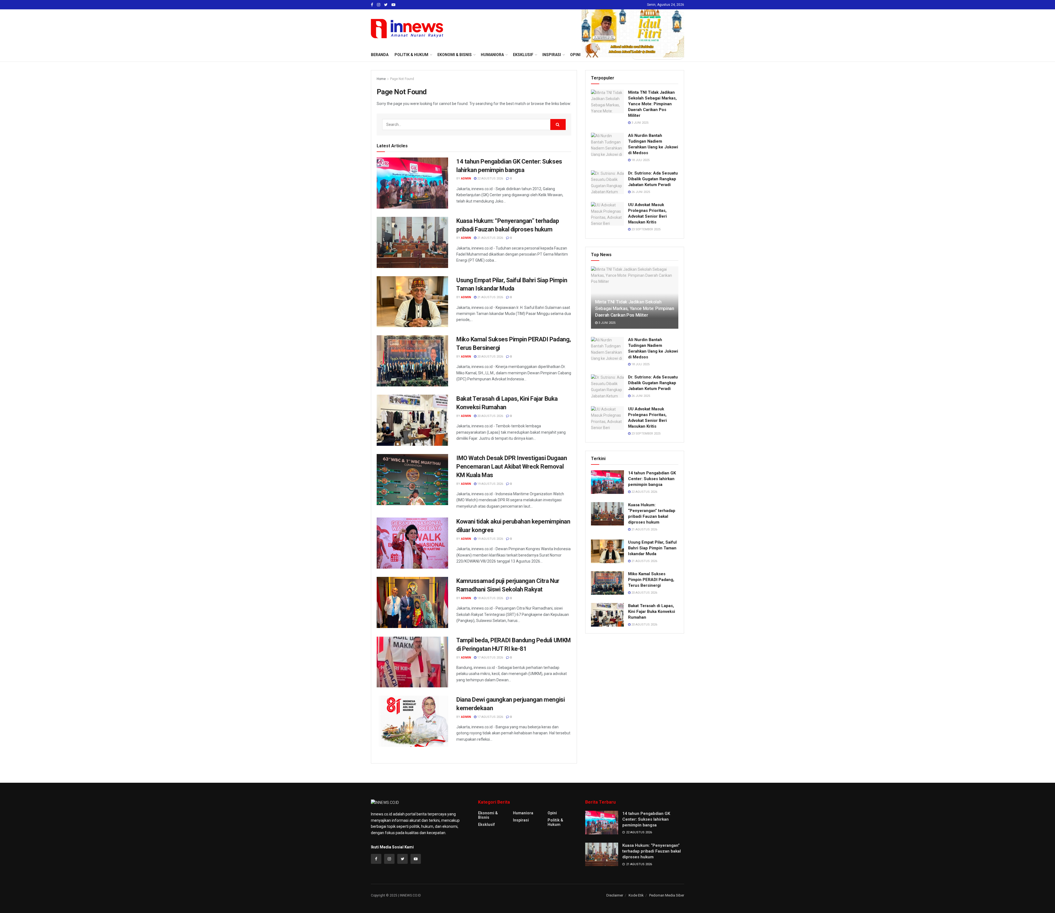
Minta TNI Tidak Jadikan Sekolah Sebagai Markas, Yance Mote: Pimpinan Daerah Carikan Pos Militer (652, 104)
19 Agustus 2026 (489, 484)
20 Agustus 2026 (489, 356)
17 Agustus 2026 (489, 657)
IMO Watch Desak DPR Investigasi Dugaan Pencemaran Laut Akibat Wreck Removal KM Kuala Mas (511, 466)
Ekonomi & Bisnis (488, 815)
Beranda (379, 54)
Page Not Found (402, 79)
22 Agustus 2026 (489, 178)
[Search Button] (558, 124)
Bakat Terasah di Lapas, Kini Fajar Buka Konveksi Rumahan (651, 611)
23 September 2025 (645, 229)
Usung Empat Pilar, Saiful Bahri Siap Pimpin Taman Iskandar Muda (652, 548)
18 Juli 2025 (640, 160)
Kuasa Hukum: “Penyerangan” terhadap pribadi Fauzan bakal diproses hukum (651, 851)
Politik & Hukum (411, 54)
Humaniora (523, 813)
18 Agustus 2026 (489, 598)
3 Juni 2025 (639, 123)
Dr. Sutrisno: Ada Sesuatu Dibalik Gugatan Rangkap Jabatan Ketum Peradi (653, 179)
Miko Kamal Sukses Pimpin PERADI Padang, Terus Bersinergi (651, 579)
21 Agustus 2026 (489, 238)
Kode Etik (636, 895)
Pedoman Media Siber (666, 895)
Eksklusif (486, 824)
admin (466, 178)
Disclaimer (614, 895)
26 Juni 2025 (640, 192)
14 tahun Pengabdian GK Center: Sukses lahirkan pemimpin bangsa (652, 479)
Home (381, 79)
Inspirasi (521, 820)
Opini (552, 813)
